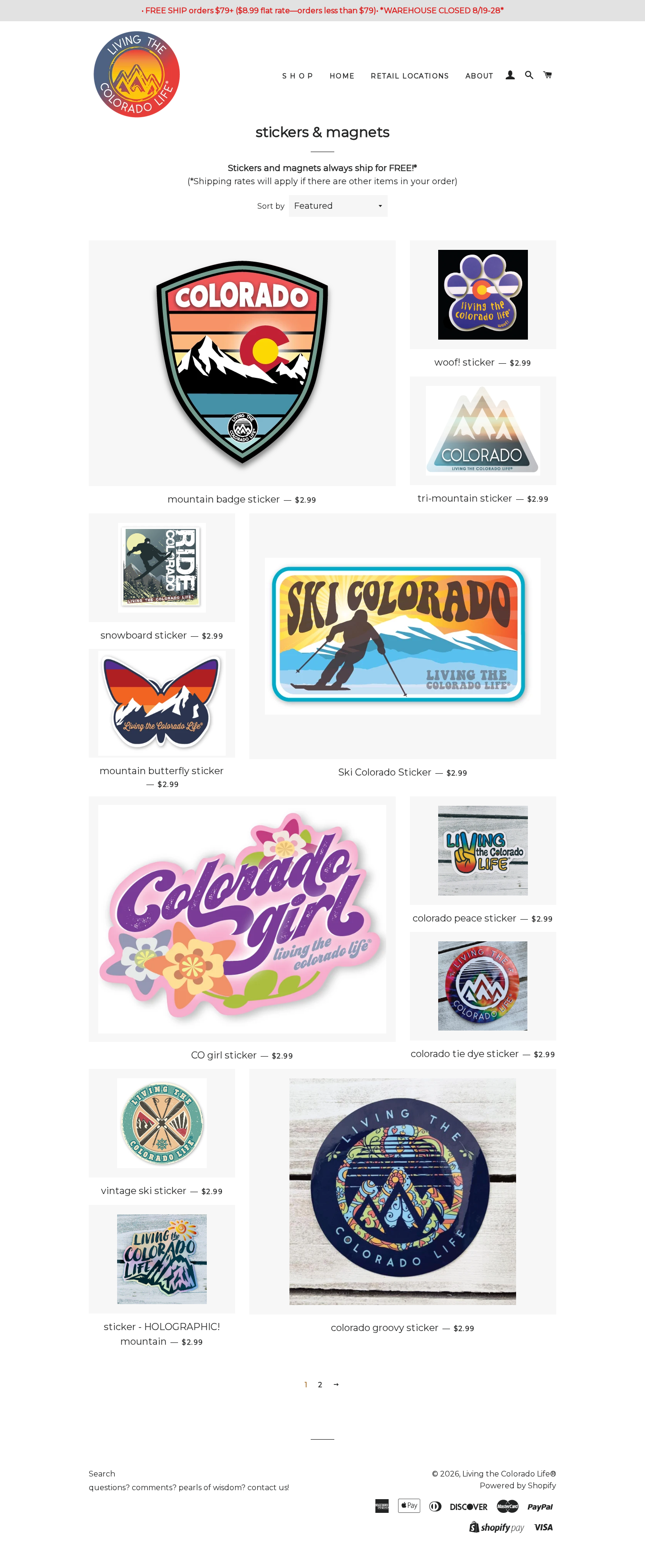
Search (102, 1473)
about (479, 76)
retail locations (410, 76)
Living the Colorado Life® (509, 1473)
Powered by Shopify (518, 1485)
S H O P (298, 76)
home (342, 76)
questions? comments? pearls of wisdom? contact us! (189, 1487)
